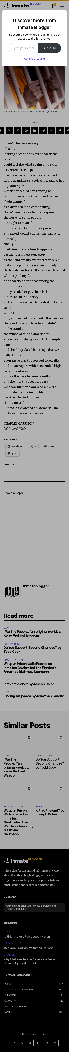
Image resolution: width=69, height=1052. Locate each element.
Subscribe (50, 48)
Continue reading (34, 58)
